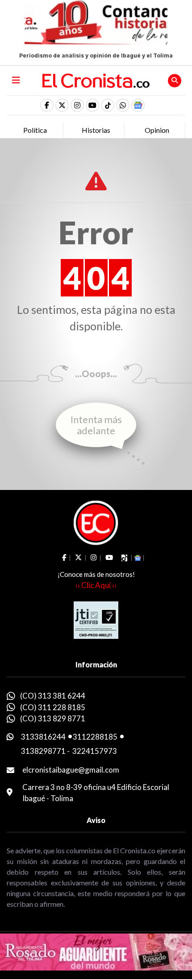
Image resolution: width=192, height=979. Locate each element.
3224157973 (94, 751)
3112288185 (95, 736)
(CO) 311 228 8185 (52, 707)
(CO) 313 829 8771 (52, 718)
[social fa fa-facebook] (47, 105)
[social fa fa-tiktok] (107, 105)
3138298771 (43, 751)
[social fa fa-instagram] (77, 105)
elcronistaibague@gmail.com (70, 769)
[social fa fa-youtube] (92, 105)
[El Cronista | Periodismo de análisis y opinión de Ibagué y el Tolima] (96, 80)
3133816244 (43, 736)
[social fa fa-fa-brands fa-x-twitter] (62, 105)
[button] (122, 105)
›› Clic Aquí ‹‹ (96, 585)
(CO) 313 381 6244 (52, 695)
